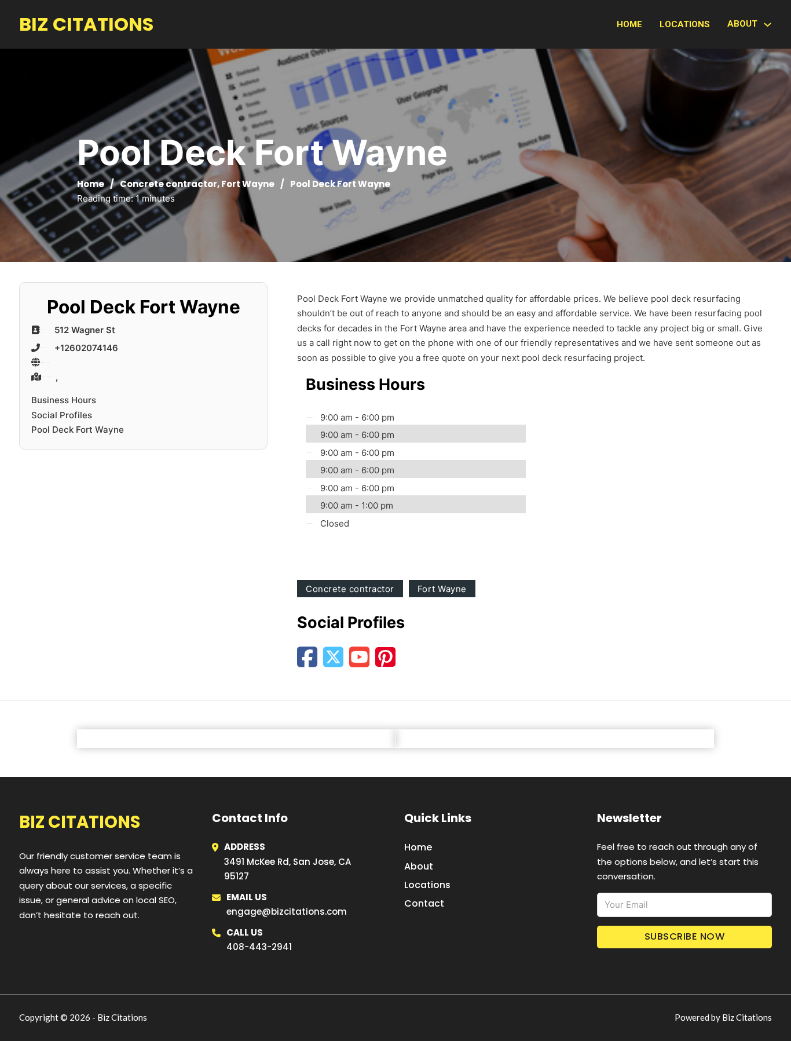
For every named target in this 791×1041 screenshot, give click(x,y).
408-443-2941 (259, 947)
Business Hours (63, 400)
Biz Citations (86, 24)
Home (629, 24)
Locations (685, 24)
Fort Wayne (247, 184)
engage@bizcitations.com (286, 911)
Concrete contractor (168, 184)
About (418, 866)
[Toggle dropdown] (767, 24)
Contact (424, 903)
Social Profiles (61, 415)
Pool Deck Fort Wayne (77, 429)
